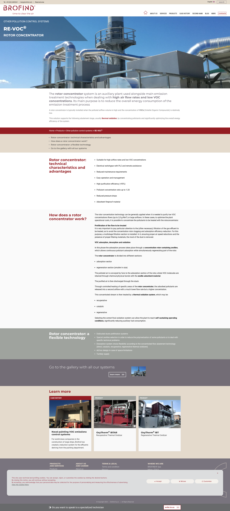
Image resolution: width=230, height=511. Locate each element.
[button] (221, 2)
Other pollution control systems (79, 131)
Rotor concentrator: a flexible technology (71, 145)
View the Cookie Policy (20, 485)
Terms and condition (110, 467)
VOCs (141, 110)
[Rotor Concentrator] (138, 371)
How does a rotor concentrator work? (69, 141)
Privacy (105, 470)
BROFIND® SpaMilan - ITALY (154, 468)
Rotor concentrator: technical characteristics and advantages (81, 137)
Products (60, 131)
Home (51, 131)
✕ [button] (217, 473)
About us (79, 469)
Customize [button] (208, 481)
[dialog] (115, 483)
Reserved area (39, 2)
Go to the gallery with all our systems (69, 148)
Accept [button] (159, 481)
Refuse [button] (183, 481)
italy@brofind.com (26, 2)
